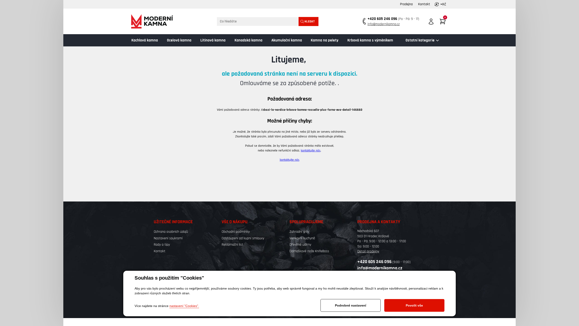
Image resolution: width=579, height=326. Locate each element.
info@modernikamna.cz (384, 24)
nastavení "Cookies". (184, 306)
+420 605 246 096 (382, 18)
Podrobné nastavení (350, 305)
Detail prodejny (368, 251)
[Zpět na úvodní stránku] (152, 21)
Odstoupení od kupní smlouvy (243, 238)
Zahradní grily (299, 231)
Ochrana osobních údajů (171, 231)
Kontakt (424, 4)
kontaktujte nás (310, 151)
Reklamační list (232, 244)
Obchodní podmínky (236, 231)
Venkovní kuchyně (302, 238)
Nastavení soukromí (168, 238)
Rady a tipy (162, 244)
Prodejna (406, 4)
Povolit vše (414, 305)
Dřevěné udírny (300, 244)
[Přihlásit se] (431, 21)
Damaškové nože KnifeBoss (309, 251)
